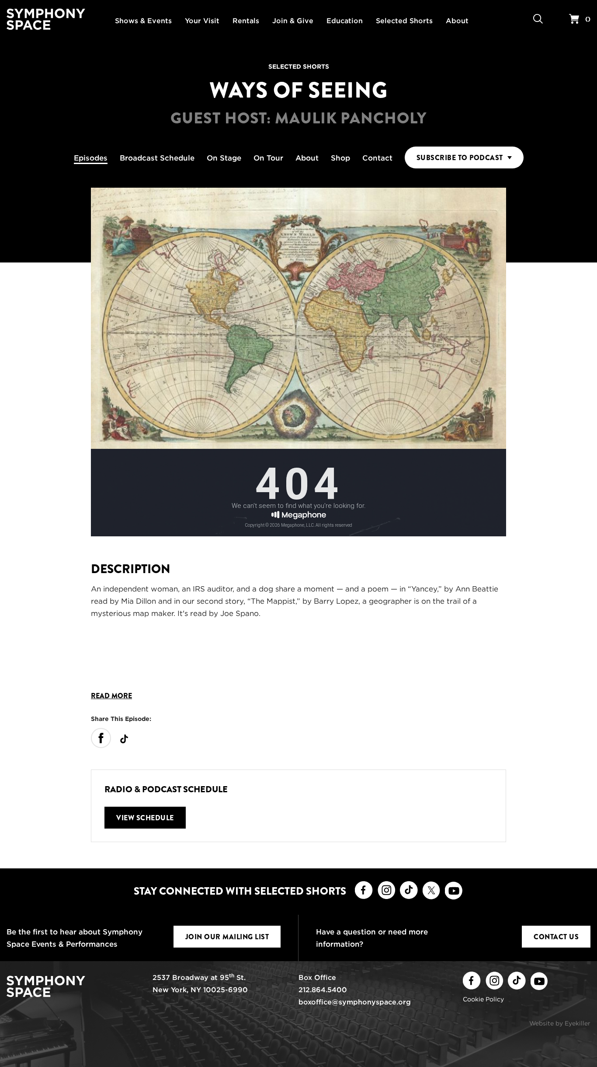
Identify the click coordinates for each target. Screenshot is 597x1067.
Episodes (91, 158)
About (307, 158)
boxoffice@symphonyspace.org (354, 1002)
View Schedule (145, 818)
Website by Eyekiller (559, 1023)
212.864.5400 (322, 990)
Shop (340, 158)
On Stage (224, 158)
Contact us (556, 937)
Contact (377, 158)
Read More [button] (111, 696)
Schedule (157, 158)
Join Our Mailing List (227, 937)
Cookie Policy (483, 999)
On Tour (268, 158)
